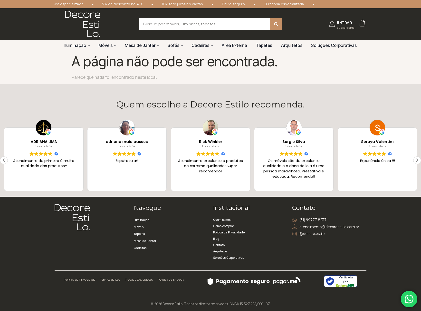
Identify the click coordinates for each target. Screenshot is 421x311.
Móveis (105, 45)
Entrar (344, 22)
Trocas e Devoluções (139, 279)
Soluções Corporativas (334, 45)
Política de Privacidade (79, 279)
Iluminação (75, 45)
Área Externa (234, 45)
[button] (417, 160)
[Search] (276, 24)
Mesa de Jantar (140, 45)
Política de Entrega (171, 279)
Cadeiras (200, 45)
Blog (216, 238)
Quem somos (222, 220)
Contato (219, 245)
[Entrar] (332, 24)
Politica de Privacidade (229, 232)
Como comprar (223, 226)
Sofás (173, 45)
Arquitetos (291, 45)
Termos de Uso (110, 279)
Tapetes (264, 45)
